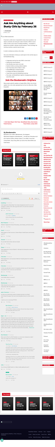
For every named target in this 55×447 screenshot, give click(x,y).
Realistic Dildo (47, 175)
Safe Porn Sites (47, 214)
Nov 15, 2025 (33, 408)
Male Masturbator (48, 157)
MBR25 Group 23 (48, 128)
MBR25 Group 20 (48, 98)
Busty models (47, 256)
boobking (13, 215)
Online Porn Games (37, 437)
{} (19, 193)
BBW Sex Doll (47, 165)
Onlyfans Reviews (48, 332)
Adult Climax (47, 185)
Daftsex (46, 173)
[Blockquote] (14, 193)
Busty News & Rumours (8, 20)
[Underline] (6, 193)
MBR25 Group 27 (20, 159)
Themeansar (3, 434)
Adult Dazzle (47, 183)
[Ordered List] (10, 193)
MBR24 (45, 283)
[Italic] (4, 193)
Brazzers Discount (48, 25)
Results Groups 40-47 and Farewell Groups (48, 118)
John (13, 376)
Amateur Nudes (47, 35)
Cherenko (3, 256)
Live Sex (30, 437)
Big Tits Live (47, 23)
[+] (21, 193)
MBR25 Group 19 (48, 81)
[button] (53, 12)
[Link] (17, 193)
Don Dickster (14, 346)
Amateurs (46, 248)
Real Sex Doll (47, 161)
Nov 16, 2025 (7, 408)
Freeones (46, 205)
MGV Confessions (48, 286)
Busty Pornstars (47, 265)
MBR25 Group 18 (48, 78)
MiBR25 (46, 290)
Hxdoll (45, 177)
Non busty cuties (48, 329)
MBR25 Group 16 (48, 71)
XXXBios (46, 181)
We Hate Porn (47, 212)
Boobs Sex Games (36, 434)
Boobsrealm (8, 30)
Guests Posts (47, 272)
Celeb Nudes (47, 189)
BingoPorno (46, 27)
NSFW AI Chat (47, 159)
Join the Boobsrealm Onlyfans (20, 80)
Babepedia (46, 203)
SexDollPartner (47, 169)
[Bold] (2, 193)
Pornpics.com (47, 163)
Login (38, 184)
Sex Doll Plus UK (48, 155)
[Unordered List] (12, 193)
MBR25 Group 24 (48, 132)
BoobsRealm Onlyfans (33, 431)
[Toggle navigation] (27, 12)
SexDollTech (47, 171)
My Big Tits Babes (48, 195)
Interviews (46, 276)
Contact (30, 434)
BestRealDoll (47, 167)
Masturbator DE (48, 149)
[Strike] (8, 193)
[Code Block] (15, 193)
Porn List (46, 216)
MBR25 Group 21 (48, 101)
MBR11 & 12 (47, 279)
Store (45, 431)
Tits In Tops (47, 222)
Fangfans (49, 431)
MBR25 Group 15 (48, 67)
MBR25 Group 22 (48, 105)
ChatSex (46, 29)
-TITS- (45, 187)
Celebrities (46, 269)
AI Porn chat (47, 147)
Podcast (46, 336)
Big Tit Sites (47, 179)
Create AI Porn (47, 37)
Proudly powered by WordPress (7, 433)
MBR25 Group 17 (48, 74)
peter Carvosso (15, 307)
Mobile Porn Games (46, 437)
